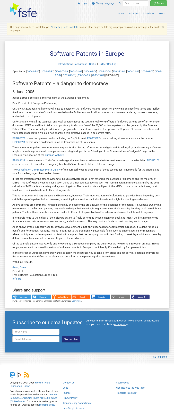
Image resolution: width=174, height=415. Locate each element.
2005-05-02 (98, 75)
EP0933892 (93, 138)
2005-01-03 (147, 71)
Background (80, 64)
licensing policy (47, 404)
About (121, 13)
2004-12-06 (133, 71)
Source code (122, 382)
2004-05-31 (47, 71)
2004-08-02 (76, 71)
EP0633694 (18, 142)
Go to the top (160, 356)
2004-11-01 (119, 71)
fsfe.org (16, 278)
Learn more (76, 301)
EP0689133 (18, 160)
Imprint (67, 392)
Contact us (68, 382)
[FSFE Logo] (23, 10)
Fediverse (23, 297)
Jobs (65, 387)
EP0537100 (153, 160)
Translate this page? (126, 392)
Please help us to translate (64, 27)
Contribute (148, 13)
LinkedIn (101, 297)
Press (162, 13)
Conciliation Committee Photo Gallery (38, 169)
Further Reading (107, 64)
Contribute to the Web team (130, 387)
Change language (104, 3)
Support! (141, 297)
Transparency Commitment (77, 403)
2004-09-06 (90, 71)
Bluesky (42, 297)
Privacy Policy (70, 398)
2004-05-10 (33, 71)
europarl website (54, 155)
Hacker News (62, 297)
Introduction (65, 64)
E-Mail (121, 297)
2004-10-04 (104, 71)
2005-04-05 (83, 75)
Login (84, 3)
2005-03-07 (69, 75)
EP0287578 (18, 138)
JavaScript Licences (73, 408)
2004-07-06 (62, 71)
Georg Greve (19, 267)
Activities (134, 13)
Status (93, 64)
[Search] (120, 3)
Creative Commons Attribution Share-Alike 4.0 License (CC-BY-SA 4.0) (33, 398)
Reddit (82, 297)
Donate (160, 3)
